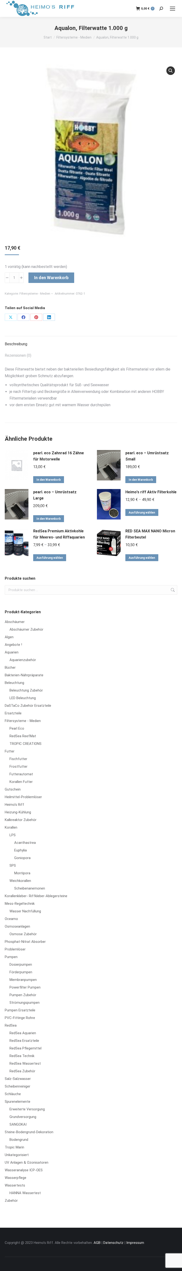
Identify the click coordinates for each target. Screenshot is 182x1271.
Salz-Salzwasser (18, 1079)
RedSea (11, 1025)
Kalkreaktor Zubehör (20, 820)
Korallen (11, 827)
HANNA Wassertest (25, 1193)
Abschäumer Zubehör (26, 629)
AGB (97, 1243)
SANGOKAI (18, 1124)
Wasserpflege (15, 1178)
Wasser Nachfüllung (25, 911)
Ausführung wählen (142, 512)
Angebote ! (13, 645)
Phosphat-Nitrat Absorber (25, 942)
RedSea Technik (21, 1056)
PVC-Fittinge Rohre (20, 1018)
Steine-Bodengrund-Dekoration (29, 1132)
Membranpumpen (23, 980)
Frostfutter (18, 766)
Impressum (135, 1243)
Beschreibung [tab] (16, 344)
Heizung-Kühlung (18, 812)
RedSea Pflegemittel (25, 1048)
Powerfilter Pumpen (25, 987)
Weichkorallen (20, 881)
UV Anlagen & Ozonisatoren (26, 1162)
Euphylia (20, 850)
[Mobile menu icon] (172, 8)
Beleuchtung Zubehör (26, 690)
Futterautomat (21, 774)
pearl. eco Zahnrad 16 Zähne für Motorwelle (58, 456)
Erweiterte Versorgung (27, 1109)
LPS (12, 835)
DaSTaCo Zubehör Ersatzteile (28, 705)
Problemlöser (15, 949)
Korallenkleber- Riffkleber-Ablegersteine (36, 896)
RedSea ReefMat (22, 736)
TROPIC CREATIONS (25, 744)
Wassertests (15, 1185)
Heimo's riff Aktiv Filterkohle (151, 492)
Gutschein (13, 789)
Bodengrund (18, 1139)
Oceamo (11, 919)
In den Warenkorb (51, 277)
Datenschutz (113, 1243)
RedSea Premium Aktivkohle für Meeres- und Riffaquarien (59, 534)
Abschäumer (15, 622)
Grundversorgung (22, 1117)
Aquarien (11, 652)
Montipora (22, 873)
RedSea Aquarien (22, 1033)
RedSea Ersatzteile (24, 1041)
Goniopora (22, 858)
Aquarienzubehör (22, 660)
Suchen (172, 590)
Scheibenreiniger (17, 1086)
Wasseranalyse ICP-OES (24, 1170)
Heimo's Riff (14, 804)
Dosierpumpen (20, 964)
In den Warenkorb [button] (48, 479)
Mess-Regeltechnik (20, 903)
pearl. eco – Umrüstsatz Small (147, 456)
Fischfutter (18, 759)
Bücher (10, 667)
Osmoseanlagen (17, 926)
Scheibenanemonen (29, 888)
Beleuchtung (14, 683)
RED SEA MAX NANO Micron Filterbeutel (150, 534)
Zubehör (11, 1200)
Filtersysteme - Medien (34, 293)
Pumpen (11, 957)
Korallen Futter (21, 782)
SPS (12, 865)
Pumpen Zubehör (22, 995)
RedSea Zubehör (22, 1071)
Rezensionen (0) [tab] (18, 355)
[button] (170, 70)
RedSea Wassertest (25, 1063)
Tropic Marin (14, 1147)
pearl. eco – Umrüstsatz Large (55, 495)
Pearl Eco (16, 728)
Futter (9, 751)
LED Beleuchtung (22, 698)
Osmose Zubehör (23, 934)
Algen (9, 637)
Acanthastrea (25, 843)
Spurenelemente (17, 1101)
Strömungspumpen (24, 1002)
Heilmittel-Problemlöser (23, 797)
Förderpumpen (20, 972)
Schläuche (13, 1094)
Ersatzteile (13, 713)
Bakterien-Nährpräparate (24, 675)
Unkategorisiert (17, 1155)
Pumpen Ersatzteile (20, 1010)
